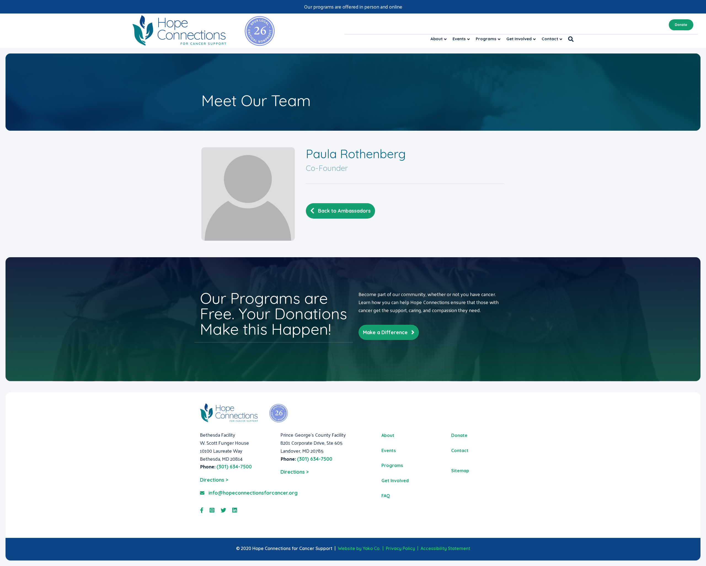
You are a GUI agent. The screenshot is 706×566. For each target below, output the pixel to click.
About (436, 38)
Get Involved (519, 38)
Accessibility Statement (445, 548)
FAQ (385, 495)
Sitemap (460, 470)
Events (459, 38)
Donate (681, 25)
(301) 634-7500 (234, 466)
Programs (486, 38)
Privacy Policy (400, 548)
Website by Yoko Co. (359, 548)
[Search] (569, 39)
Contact (550, 38)
